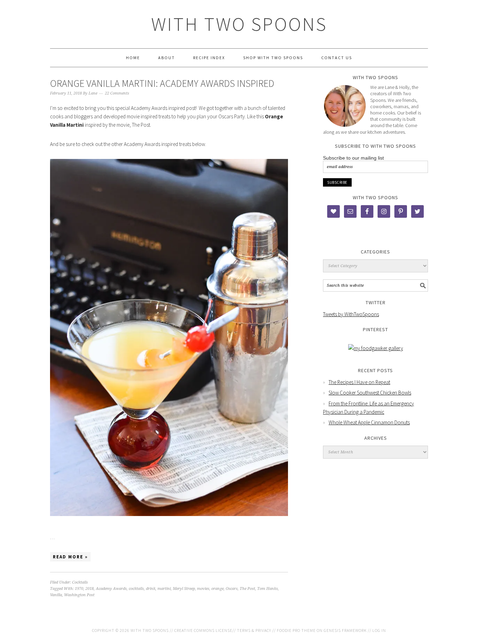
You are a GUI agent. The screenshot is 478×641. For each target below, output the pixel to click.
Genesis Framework (345, 630)
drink (150, 588)
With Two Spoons (239, 24)
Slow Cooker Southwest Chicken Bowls (370, 392)
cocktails (136, 588)
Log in (379, 630)
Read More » (70, 557)
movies (203, 588)
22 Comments (117, 93)
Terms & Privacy (254, 630)
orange (217, 588)
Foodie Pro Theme (296, 630)
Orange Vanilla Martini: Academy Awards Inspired (162, 83)
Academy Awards (111, 588)
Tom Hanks (267, 588)
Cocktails (80, 582)
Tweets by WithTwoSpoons (351, 314)
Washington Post (79, 595)
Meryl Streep (184, 588)
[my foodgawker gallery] (375, 348)
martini (164, 588)
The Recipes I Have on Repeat (359, 382)
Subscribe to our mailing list (353, 158)
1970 (79, 588)
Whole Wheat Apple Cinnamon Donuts (369, 422)
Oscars (232, 588)
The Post (247, 588)
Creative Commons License (203, 630)
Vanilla (56, 595)
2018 (89, 588)
